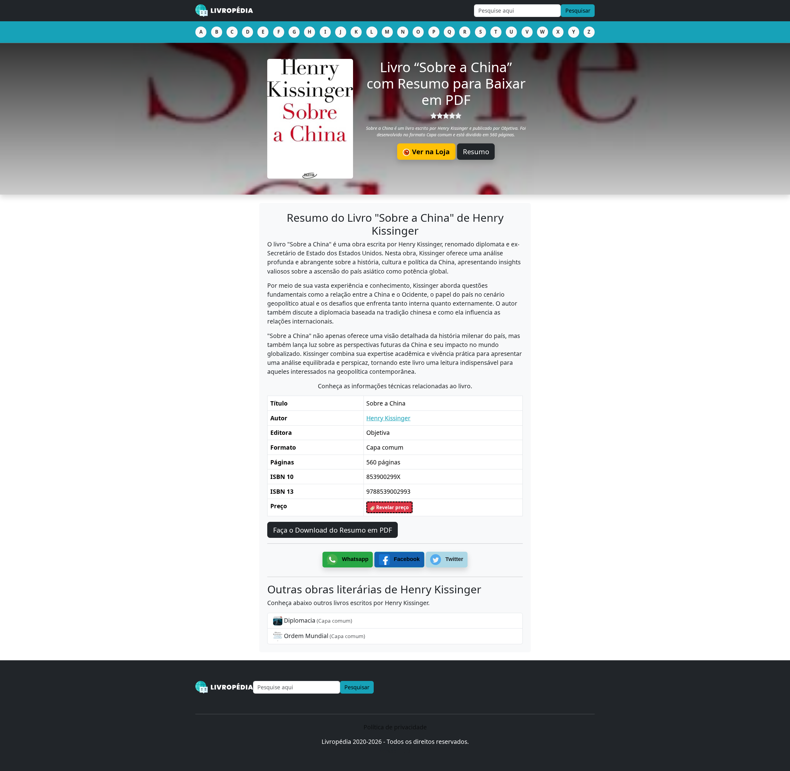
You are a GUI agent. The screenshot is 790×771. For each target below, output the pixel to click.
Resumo (476, 151)
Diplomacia (317, 620)
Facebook (406, 559)
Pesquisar (577, 10)
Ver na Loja (430, 151)
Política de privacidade (395, 727)
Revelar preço (392, 507)
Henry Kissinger (388, 418)
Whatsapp (354, 559)
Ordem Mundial (323, 636)
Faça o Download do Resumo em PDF (332, 529)
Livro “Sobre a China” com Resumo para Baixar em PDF (446, 83)
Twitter (453, 559)
